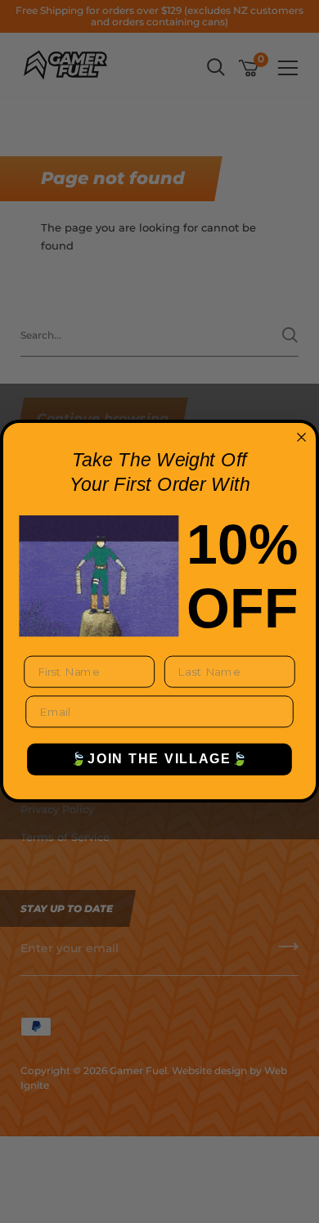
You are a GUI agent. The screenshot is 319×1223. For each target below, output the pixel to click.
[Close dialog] (301, 437)
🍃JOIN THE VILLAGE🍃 (159, 760)
